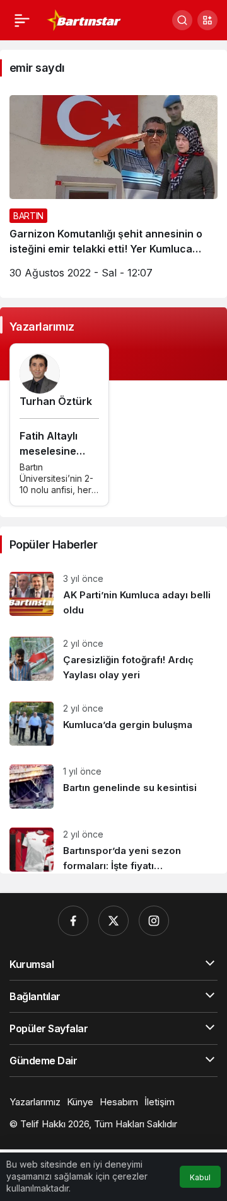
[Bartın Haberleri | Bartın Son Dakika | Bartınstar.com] (84, 19)
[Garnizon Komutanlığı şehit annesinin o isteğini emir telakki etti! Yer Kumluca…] (113, 192)
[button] (207, 20)
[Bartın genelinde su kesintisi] (113, 786)
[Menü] (22, 20)
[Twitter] (113, 921)
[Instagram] (154, 921)
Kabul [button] (200, 1177)
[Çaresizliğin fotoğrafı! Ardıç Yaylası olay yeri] (113, 659)
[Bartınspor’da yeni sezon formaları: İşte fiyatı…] (113, 846)
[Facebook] (73, 921)
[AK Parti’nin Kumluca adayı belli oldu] (113, 594)
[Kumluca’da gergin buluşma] (113, 723)
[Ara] (182, 20)
